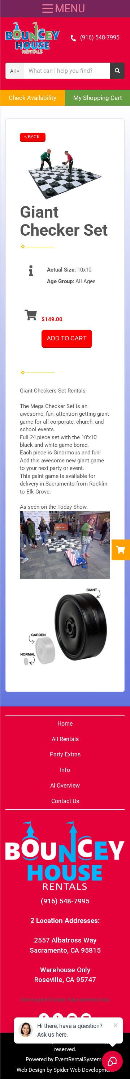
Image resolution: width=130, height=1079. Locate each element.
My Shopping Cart (97, 97)
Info (65, 770)
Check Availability (32, 97)
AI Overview (65, 785)
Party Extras (65, 754)
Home (65, 723)
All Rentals (65, 739)
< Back (32, 136)
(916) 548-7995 (100, 37)
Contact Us (65, 801)
